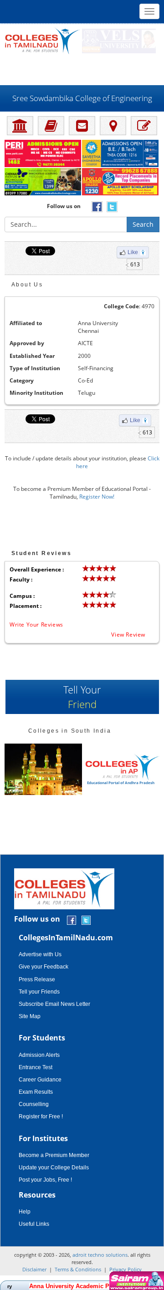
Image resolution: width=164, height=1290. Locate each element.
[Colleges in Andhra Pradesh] (43, 769)
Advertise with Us (40, 954)
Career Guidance (40, 1079)
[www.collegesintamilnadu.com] (42, 40)
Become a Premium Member (54, 1155)
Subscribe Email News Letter (54, 1004)
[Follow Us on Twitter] (86, 919)
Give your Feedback (43, 967)
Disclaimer (34, 1269)
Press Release (37, 979)
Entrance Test (35, 1067)
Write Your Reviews (36, 624)
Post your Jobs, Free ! (45, 1180)
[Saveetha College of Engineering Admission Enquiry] (120, 154)
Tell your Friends (39, 992)
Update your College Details (54, 1167)
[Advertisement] (82, 69)
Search (143, 224)
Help (25, 1211)
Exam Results (36, 1092)
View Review (128, 634)
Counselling (34, 1104)
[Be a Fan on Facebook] (71, 919)
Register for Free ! (41, 1116)
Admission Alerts (39, 1055)
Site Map (30, 1016)
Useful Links (34, 1224)
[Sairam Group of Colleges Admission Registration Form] (135, 1280)
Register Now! (96, 496)
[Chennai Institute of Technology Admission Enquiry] (43, 182)
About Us (27, 284)
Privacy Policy (125, 1269)
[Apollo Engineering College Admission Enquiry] (120, 182)
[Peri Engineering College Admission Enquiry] (43, 154)
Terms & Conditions (78, 1269)
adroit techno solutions (100, 1254)
